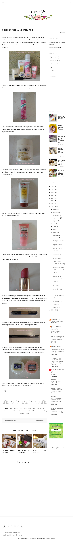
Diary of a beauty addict (57, 409)
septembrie (56, 218)
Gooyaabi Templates (50, 538)
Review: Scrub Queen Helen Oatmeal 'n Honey (58, 261)
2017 (52, 195)
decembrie (56, 209)
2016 (52, 198)
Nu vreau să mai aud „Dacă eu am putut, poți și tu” (57, 339)
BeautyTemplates (31, 538)
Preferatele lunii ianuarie (8, 451)
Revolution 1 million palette (61, 173)
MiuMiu (53, 380)
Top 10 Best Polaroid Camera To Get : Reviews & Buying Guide (57, 400)
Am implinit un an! (57, 241)
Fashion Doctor (56, 346)
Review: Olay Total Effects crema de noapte (58, 270)
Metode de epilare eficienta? (56, 382)
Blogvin (52, 70)
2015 (52, 201)
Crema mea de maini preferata (61, 151)
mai (54, 229)
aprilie (54, 232)
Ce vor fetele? (56, 388)
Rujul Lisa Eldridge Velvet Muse (61, 162)
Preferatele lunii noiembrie (23, 451)
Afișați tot (62, 418)
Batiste (16, 408)
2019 (52, 189)
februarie (55, 238)
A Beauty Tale (56, 358)
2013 (52, 206)
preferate (5, 411)
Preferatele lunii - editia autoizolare (61, 139)
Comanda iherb (57, 289)
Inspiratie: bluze (57, 244)
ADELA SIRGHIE (56, 326)
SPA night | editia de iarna (39, 451)
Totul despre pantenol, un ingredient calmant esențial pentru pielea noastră (57, 350)
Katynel (53, 396)
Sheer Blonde (33, 411)
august (55, 221)
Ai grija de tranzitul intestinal (56, 373)
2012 (52, 310)
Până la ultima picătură (57, 321)
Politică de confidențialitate (12, 532)
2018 (52, 192)
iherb (34, 408)
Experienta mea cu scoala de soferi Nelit (57, 412)
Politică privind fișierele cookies (13, 535)
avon (11, 408)
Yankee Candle (24, 413)
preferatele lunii (13, 411)
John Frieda (40, 408)
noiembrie (56, 212)
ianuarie (30, 408)
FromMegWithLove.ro (57, 370)
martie (55, 235)
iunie (54, 226)
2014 (52, 204)
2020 (52, 186)
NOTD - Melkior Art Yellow (61, 128)
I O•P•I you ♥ (56, 285)
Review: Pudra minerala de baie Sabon (58, 278)
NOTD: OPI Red (57, 255)
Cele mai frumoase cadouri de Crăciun (57, 390)
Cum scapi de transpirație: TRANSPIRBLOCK (56, 329)
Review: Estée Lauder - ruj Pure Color (58, 295)
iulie (54, 223)
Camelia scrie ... (56, 319)
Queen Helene (33, 169)
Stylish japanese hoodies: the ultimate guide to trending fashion (57, 362)
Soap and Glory (42, 411)
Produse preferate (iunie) (61, 118)
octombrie (56, 215)
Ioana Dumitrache (57, 336)
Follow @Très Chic (57, 448)
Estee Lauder (23, 408)
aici (42, 42)
